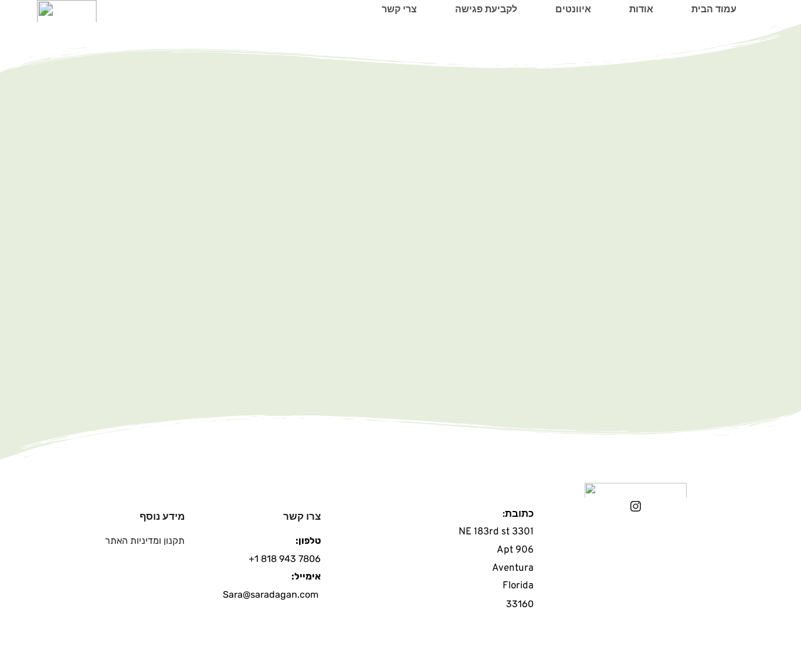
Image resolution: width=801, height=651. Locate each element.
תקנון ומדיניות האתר (145, 540)
